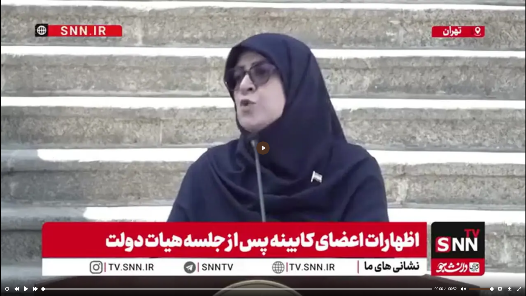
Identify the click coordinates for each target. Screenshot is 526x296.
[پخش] (26, 288)
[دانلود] (509, 288)
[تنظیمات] (500, 288)
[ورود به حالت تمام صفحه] (518, 288)
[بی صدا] (463, 288)
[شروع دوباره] (7, 288)
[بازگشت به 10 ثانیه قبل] (16, 288)
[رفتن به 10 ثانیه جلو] (35, 288)
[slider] (237, 289)
